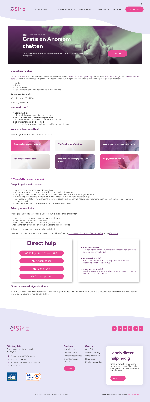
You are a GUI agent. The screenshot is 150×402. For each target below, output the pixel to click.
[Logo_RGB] (18, 5)
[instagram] (120, 328)
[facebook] (114, 328)
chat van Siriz (20, 76)
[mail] (135, 328)
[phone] (141, 328)
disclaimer (113, 233)
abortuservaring (111, 76)
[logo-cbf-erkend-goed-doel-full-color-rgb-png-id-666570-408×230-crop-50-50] (33, 373)
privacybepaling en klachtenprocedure (85, 233)
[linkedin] (125, 328)
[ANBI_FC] (12, 373)
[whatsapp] (130, 328)
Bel (84, 260)
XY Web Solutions (133, 394)
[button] (141, 4)
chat (89, 260)
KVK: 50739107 (16, 366)
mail (97, 260)
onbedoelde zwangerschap (80, 76)
